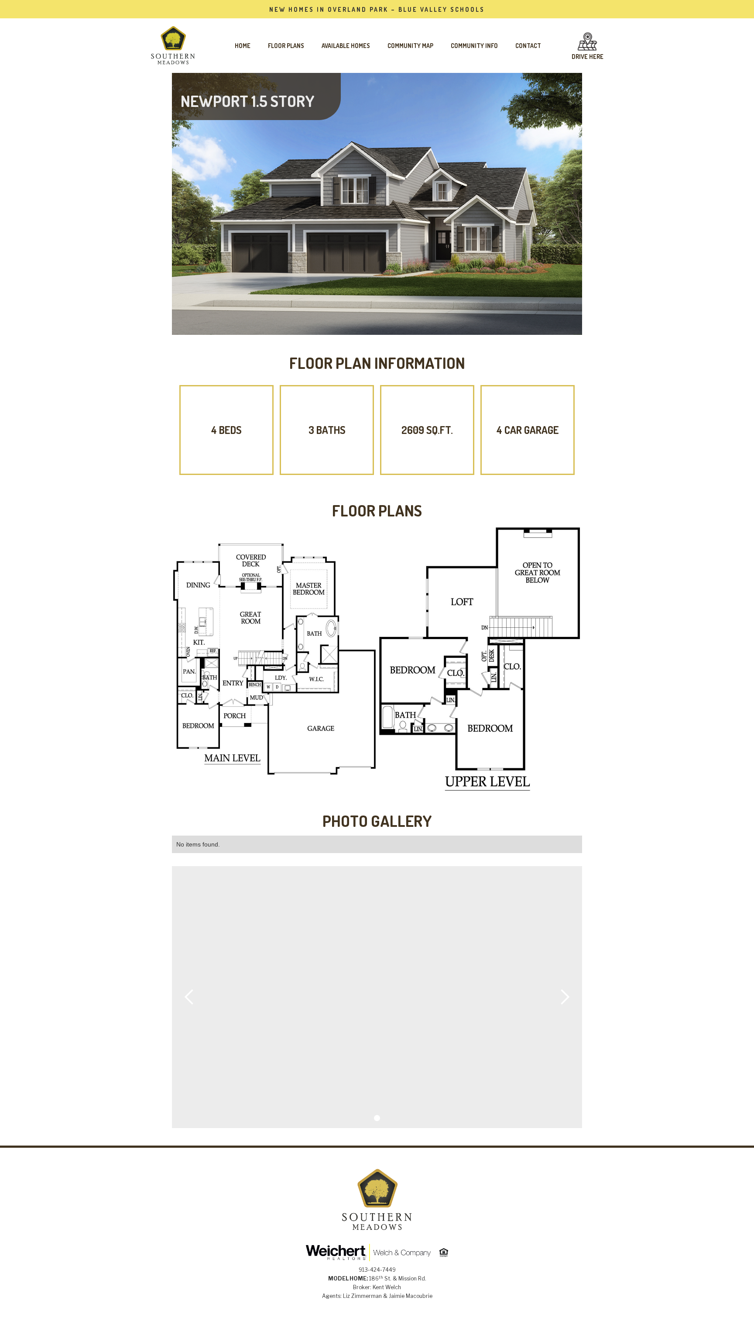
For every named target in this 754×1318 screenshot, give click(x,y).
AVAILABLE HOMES (346, 45)
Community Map (410, 45)
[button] (189, 997)
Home (242, 45)
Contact (528, 45)
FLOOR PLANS (286, 45)
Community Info (474, 45)
